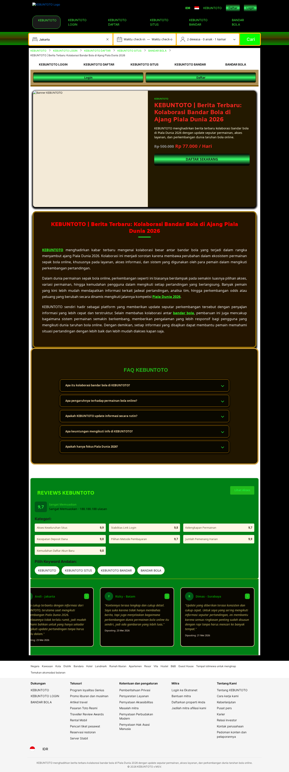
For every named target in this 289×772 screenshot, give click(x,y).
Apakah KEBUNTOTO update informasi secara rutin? (101, 416)
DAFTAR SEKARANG (202, 159)
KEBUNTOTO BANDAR (116, 570)
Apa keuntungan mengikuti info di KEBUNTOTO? (99, 431)
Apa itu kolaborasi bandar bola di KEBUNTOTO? (97, 385)
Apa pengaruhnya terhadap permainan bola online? (101, 401)
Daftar (232, 8)
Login (250, 8)
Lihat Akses (242, 490)
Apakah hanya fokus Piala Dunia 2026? (91, 446)
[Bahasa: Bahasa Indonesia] (32, 749)
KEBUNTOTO (47, 570)
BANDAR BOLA (151, 570)
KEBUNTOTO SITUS (78, 570)
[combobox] (71, 39)
